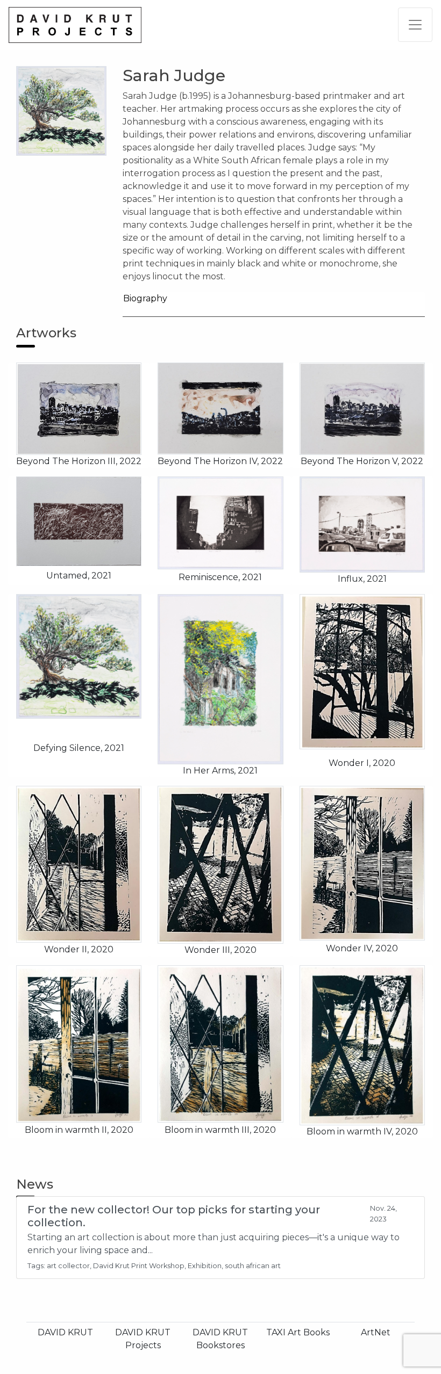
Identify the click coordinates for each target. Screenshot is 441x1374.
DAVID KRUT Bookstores (220, 1338)
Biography (145, 298)
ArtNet (375, 1332)
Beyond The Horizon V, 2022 (362, 461)
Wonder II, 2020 (78, 949)
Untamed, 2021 (78, 575)
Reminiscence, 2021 (220, 577)
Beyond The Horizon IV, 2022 (220, 461)
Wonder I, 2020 (362, 763)
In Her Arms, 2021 (220, 770)
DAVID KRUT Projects (142, 1338)
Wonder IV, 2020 (362, 948)
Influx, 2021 (362, 579)
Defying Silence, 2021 (78, 748)
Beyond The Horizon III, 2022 (78, 461)
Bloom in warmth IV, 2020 (362, 1131)
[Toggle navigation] (415, 25)
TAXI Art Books (298, 1332)
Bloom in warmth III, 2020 (220, 1130)
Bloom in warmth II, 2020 (79, 1130)
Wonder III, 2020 (220, 950)
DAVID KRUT (65, 1332)
